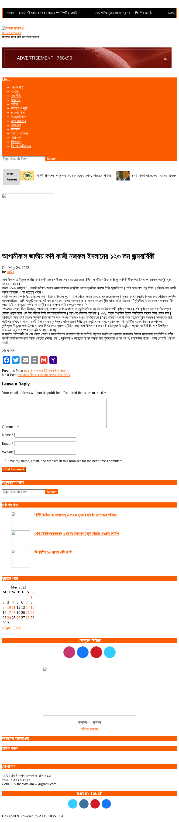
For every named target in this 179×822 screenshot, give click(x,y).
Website (8, 452)
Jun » (17, 628)
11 (13, 607)
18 (14, 613)
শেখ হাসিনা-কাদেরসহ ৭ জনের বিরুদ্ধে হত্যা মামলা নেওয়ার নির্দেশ (76, 533)
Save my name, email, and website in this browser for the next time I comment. (65, 461)
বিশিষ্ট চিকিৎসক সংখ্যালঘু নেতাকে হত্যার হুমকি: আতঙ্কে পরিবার (74, 175)
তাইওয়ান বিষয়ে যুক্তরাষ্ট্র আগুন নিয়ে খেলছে (44, 375)
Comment (10, 427)
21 (28, 613)
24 (9, 618)
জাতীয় (10, 272)
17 (9, 613)
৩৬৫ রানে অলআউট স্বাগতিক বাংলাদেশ (47, 371)
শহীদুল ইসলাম (89, 729)
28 (28, 618)
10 (9, 607)
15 (32, 607)
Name (8, 435)
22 (32, 613)
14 (28, 607)
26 (18, 618)
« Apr (6, 628)
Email (7, 443)
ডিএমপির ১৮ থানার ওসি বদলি (53, 552)
